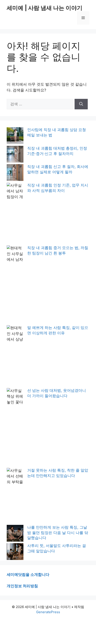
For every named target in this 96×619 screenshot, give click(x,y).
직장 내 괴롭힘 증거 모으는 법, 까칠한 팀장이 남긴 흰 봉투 (57, 250)
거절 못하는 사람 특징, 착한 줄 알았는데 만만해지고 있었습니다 (57, 473)
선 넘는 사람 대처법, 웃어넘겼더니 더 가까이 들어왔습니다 (56, 393)
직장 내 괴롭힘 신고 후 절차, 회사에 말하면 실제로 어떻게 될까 (57, 169)
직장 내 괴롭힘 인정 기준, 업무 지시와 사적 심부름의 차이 (57, 188)
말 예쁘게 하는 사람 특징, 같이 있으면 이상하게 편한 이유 (57, 330)
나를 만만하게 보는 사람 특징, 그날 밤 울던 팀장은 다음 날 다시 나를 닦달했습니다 (57, 532)
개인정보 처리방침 (22, 586)
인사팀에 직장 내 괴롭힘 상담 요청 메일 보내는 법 (56, 132)
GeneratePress (48, 612)
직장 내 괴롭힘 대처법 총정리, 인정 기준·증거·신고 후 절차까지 (57, 151)
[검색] (81, 104)
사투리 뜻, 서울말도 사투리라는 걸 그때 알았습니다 (56, 548)
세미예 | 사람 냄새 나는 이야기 (44, 7)
